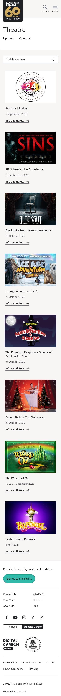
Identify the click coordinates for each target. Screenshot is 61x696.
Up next (8, 38)
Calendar (25, 38)
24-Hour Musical (16, 108)
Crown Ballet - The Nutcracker (25, 417)
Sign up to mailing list (19, 578)
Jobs (35, 606)
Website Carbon (33, 626)
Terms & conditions (31, 662)
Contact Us (9, 594)
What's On (39, 594)
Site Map (33, 668)
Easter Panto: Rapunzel (20, 539)
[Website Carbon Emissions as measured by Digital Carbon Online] (11, 644)
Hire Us (37, 600)
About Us (8, 606)
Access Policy (10, 662)
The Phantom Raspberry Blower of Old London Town (28, 354)
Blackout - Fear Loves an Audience (28, 230)
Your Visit (8, 600)
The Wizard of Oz (16, 478)
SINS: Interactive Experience (24, 169)
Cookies (50, 662)
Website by (14, 691)
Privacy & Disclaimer (13, 668)
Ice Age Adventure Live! (21, 291)
